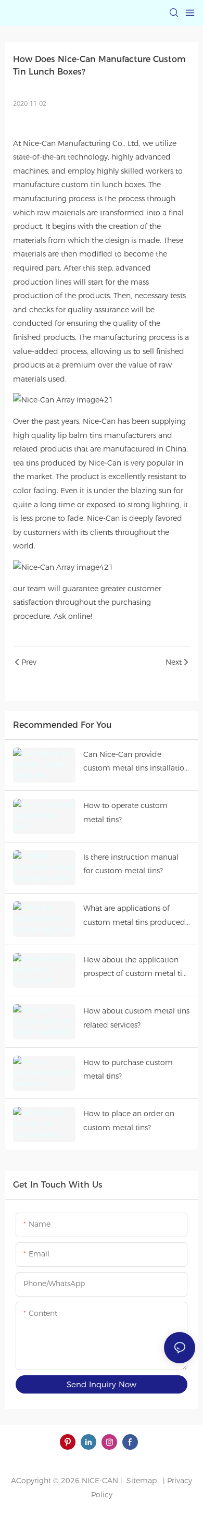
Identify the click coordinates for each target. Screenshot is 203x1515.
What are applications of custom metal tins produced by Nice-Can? (134, 916)
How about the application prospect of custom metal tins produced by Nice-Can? (136, 968)
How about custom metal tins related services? (136, 1018)
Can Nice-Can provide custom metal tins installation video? (136, 762)
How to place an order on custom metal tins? (128, 1120)
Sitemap (140, 1480)
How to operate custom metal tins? (125, 812)
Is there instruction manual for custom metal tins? (131, 864)
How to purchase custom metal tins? (128, 1069)
